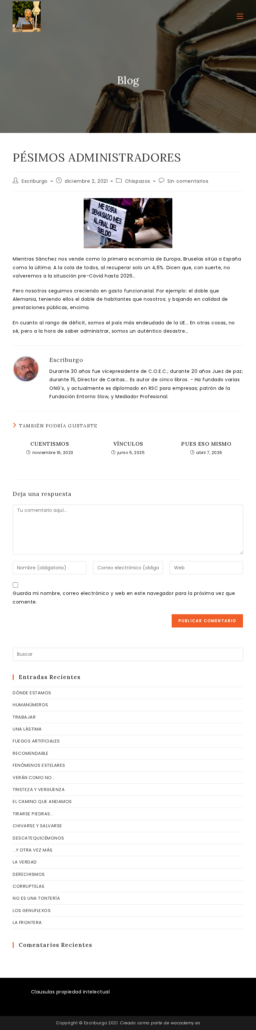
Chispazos (137, 181)
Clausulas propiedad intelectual (70, 991)
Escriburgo (35, 181)
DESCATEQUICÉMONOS (38, 838)
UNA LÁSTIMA (27, 729)
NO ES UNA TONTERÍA (36, 898)
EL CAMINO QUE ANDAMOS (42, 801)
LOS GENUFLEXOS (32, 910)
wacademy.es (185, 1023)
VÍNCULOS (128, 443)
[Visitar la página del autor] (26, 368)
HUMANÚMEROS (30, 705)
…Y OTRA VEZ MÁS (33, 850)
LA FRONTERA (27, 922)
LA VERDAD (25, 862)
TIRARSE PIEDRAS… (33, 814)
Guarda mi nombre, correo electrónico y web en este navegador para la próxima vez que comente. (124, 597)
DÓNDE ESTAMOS (32, 693)
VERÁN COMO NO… (34, 777)
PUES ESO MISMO (206, 443)
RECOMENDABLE (30, 753)
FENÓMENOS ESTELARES (39, 765)
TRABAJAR (24, 717)
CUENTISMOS (49, 443)
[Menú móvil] (240, 16)
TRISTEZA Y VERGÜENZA (39, 789)
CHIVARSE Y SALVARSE (37, 826)
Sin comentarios (187, 181)
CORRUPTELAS (29, 886)
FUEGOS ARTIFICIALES (36, 741)
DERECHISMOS (29, 874)
